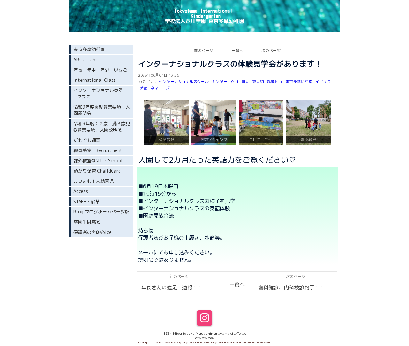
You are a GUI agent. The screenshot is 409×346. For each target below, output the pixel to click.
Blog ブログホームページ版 (101, 212)
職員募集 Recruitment (97, 150)
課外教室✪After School (98, 161)
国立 (245, 81)
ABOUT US (84, 60)
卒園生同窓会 (86, 222)
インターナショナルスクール (184, 81)
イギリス (323, 81)
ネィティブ (160, 88)
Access (80, 191)
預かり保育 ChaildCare (97, 171)
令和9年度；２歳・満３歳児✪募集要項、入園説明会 (101, 126)
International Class (94, 80)
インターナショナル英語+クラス (98, 93)
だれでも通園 (86, 140)
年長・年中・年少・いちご (100, 70)
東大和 (258, 81)
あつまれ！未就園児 (93, 181)
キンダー (219, 81)
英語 (143, 88)
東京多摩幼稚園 (298, 81)
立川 (234, 81)
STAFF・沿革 (86, 201)
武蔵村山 (274, 81)
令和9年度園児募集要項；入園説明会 (101, 110)
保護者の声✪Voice (92, 232)
